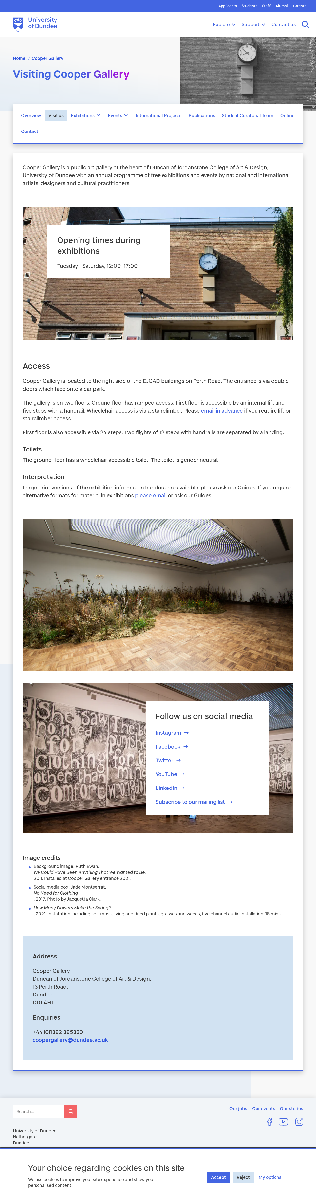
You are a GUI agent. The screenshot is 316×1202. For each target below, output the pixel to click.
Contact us (283, 24)
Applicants (227, 5)
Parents (299, 5)
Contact (29, 131)
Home (19, 58)
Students (249, 5)
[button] (98, 115)
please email (151, 495)
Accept (218, 1177)
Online (287, 115)
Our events (263, 1108)
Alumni (282, 5)
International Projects (158, 115)
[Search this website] (305, 24)
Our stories (291, 1108)
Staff (266, 5)
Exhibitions (83, 115)
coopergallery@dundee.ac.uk (70, 1039)
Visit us (56, 115)
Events (115, 115)
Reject (243, 1177)
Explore (221, 24)
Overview (31, 115)
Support (250, 24)
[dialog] (158, 1175)
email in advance (222, 410)
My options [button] (270, 1177)
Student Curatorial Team (247, 115)
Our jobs (238, 1108)
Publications (202, 115)
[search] (70, 1111)
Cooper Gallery (47, 58)
